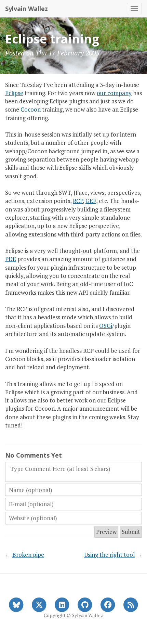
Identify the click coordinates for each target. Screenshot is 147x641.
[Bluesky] (16, 604)
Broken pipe (28, 555)
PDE (10, 259)
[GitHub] (85, 604)
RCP (78, 201)
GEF (90, 201)
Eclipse (14, 93)
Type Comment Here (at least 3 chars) (60, 469)
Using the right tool (109, 555)
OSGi (105, 326)
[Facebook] (108, 604)
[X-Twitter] (39, 604)
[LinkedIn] (62, 604)
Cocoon (31, 109)
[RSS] (131, 604)
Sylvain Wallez (26, 8)
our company (114, 93)
